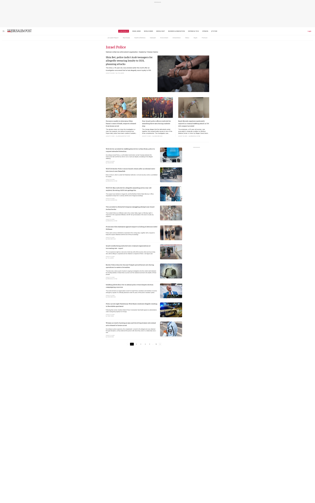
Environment (164, 38)
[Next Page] (160, 344)
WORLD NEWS (148, 31)
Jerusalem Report (113, 38)
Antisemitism (177, 38)
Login (309, 31)
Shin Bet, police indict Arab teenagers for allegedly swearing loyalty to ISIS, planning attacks (129, 60)
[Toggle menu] (3, 31)
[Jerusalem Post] (18, 31)
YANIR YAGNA (110, 316)
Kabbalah (153, 38)
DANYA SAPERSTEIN (112, 200)
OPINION (205, 31)
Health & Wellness (139, 38)
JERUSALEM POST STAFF (124, 136)
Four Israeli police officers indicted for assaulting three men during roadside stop (156, 123)
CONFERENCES (123, 31)
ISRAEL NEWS (136, 31)
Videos (187, 38)
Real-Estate (126, 38)
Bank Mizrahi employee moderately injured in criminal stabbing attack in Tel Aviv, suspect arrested (193, 123)
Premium (204, 38)
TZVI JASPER (121, 73)
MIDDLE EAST (160, 31)
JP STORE (214, 31)
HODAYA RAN (110, 162)
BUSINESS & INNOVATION (176, 31)
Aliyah (195, 38)
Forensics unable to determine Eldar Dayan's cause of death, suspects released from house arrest (121, 123)
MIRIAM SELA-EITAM (195, 136)
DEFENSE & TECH (193, 31)
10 (156, 344)
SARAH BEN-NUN (158, 136)
